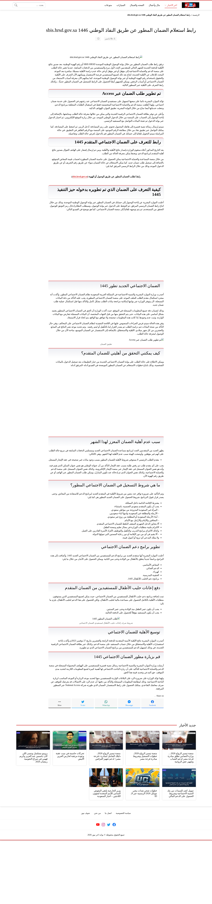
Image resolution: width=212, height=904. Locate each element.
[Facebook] (114, 824)
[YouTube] (98, 824)
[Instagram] (103, 824)
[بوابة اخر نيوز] (190, 5)
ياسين (107, 39)
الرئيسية (196, 15)
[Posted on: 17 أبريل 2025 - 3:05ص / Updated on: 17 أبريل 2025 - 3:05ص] (96, 39)
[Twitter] (108, 824)
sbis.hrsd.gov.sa (80, 176)
